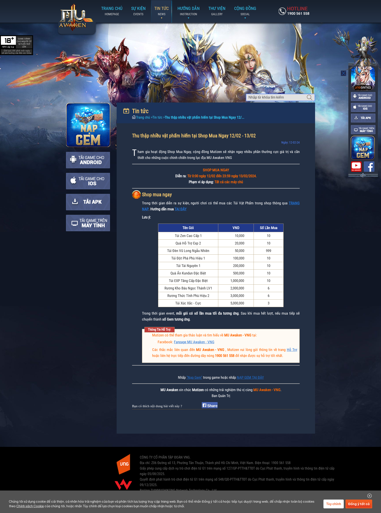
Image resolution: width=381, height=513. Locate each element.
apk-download (363, 118)
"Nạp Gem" (194, 377)
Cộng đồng (245, 11)
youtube (356, 166)
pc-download (363, 129)
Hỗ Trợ (292, 349)
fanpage (369, 166)
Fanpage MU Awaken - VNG (194, 342)
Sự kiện (138, 11)
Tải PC (88, 223)
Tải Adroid (88, 160)
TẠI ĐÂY (181, 209)
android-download (363, 96)
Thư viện (216, 11)
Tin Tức (161, 11)
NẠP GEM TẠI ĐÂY (250, 377)
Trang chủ (75, 17)
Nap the (88, 125)
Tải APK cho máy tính (88, 202)
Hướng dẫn (188, 11)
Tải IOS (88, 181)
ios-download (363, 107)
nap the (363, 148)
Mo (344, 73)
